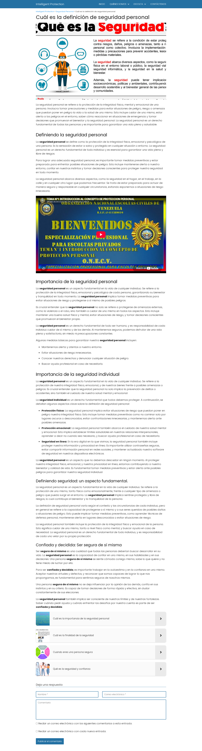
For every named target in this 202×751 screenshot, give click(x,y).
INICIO (102, 4)
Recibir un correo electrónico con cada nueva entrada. (72, 731)
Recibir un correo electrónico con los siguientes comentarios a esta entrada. (85, 723)
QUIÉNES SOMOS (118, 4)
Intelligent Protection (50, 4)
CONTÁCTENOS (158, 4)
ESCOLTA (138, 4)
